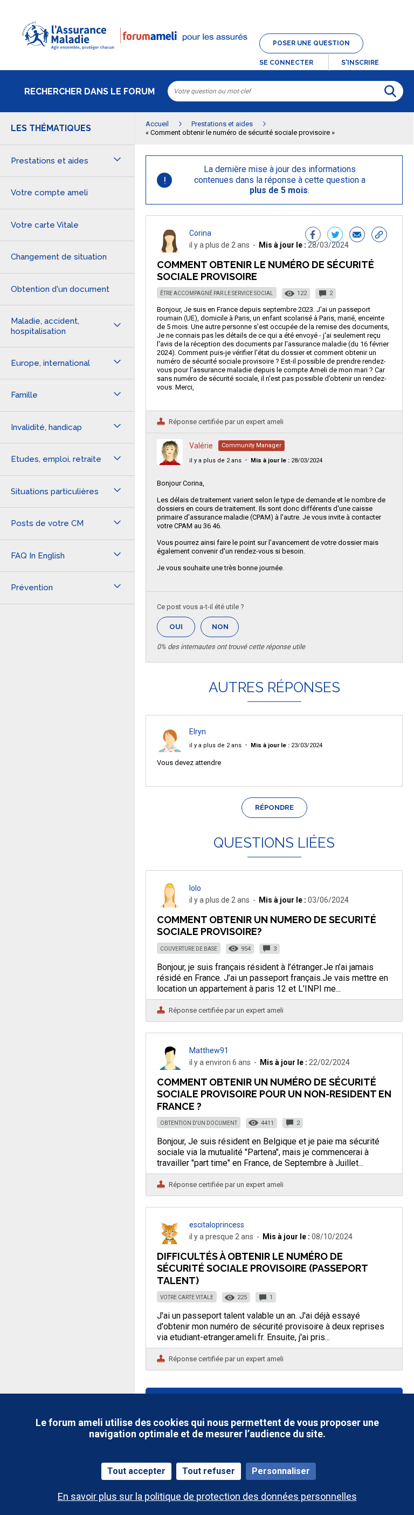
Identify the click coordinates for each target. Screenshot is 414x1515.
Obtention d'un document (198, 1123)
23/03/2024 (286, 745)
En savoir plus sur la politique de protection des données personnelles (207, 1496)
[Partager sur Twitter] (335, 236)
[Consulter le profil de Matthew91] (170, 1067)
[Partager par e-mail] (357, 236)
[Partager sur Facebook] (313, 236)
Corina (200, 233)
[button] (207, 56)
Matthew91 (209, 1050)
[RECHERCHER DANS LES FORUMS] (390, 91)
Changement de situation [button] (59, 257)
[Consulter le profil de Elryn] (170, 749)
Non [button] (225, 630)
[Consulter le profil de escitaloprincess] (170, 1241)
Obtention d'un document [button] (60, 289)
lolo (195, 888)
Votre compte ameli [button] (49, 192)
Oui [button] (182, 627)
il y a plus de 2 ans (215, 460)
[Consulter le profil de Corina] (170, 249)
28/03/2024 (286, 460)
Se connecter (286, 62)
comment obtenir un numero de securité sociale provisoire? (266, 925)
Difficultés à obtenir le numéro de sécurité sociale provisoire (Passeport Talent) (262, 1268)
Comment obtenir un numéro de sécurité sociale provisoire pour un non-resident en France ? (274, 1093)
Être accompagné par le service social (216, 293)
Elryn (197, 731)
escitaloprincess (216, 1224)
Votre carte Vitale (186, 1297)
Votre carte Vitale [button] (45, 225)
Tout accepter (136, 1471)
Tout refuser (208, 1471)
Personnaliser (281, 1471)
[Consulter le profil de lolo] (170, 904)
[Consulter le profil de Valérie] (170, 462)
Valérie (201, 445)
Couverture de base (188, 949)
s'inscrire (360, 62)
